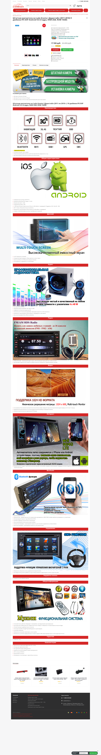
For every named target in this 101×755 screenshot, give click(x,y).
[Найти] (70, 5)
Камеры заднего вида (32, 697)
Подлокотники (31, 703)
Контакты (15, 702)
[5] (56, 25)
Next (40, 55)
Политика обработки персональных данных (22, 713)
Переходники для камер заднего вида (36, 707)
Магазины (15, 700)
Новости (14, 699)
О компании (15, 697)
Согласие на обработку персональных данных (23, 716)
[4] (55, 25)
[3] (53, 25)
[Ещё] (86, 10)
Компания (15, 695)
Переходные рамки (32, 700)
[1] (51, 25)
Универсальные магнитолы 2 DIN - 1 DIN (36, 702)
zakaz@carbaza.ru (66, 700)
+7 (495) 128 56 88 (67, 698)
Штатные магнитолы (33, 695)
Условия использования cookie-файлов (21, 715)
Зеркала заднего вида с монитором (35, 699)
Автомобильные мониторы (34, 705)
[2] (52, 25)
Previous (23, 55)
